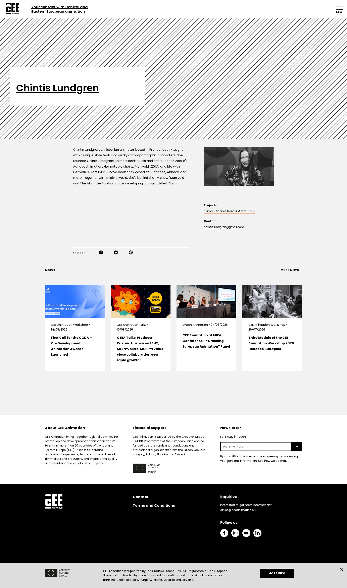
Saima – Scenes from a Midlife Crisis (229, 211)
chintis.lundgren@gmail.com (224, 227)
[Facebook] (105, 252)
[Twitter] (120, 252)
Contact (140, 496)
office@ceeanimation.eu (238, 510)
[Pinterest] (135, 252)
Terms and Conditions (154, 505)
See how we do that (272, 461)
